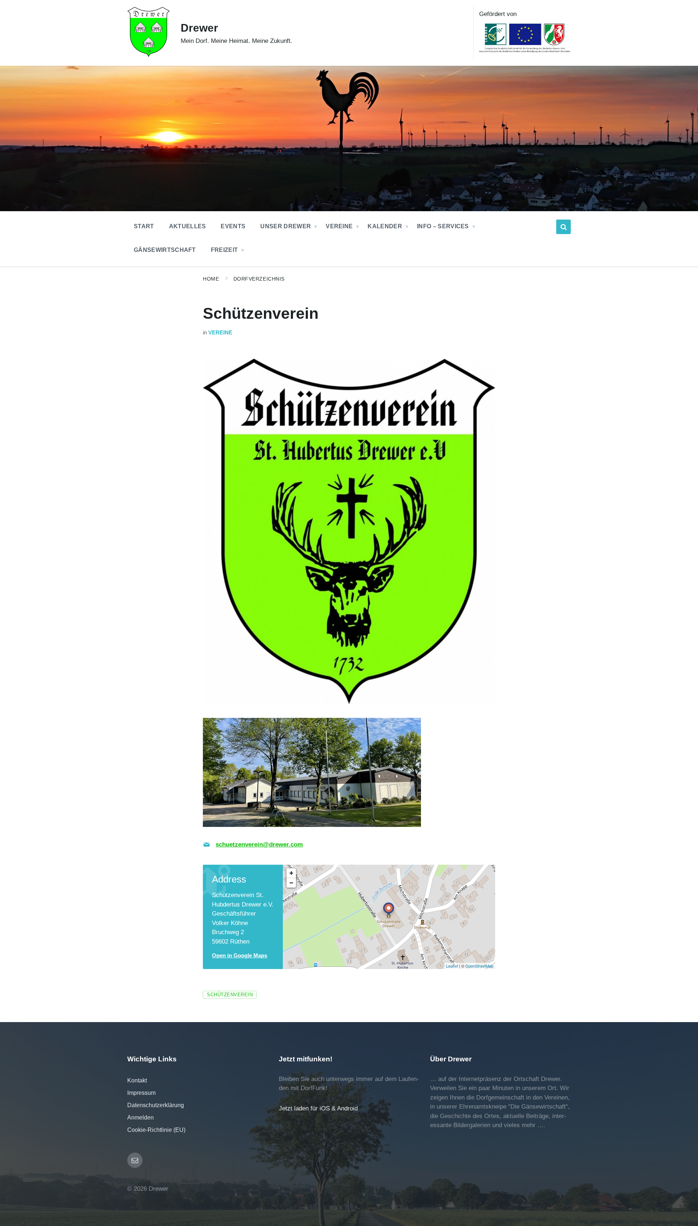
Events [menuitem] (233, 226)
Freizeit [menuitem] (224, 250)
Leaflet (452, 966)
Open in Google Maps (239, 955)
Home (211, 279)
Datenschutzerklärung (155, 1105)
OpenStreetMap (479, 966)
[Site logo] (148, 55)
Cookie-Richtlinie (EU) (156, 1130)
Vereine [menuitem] (339, 226)
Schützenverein (230, 994)
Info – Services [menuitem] (443, 226)
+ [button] (291, 873)
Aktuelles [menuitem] (187, 226)
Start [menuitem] (144, 226)
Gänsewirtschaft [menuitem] (165, 250)
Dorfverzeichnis (259, 279)
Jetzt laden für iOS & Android (318, 1108)
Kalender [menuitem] (385, 226)
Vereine (220, 332)
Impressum (141, 1093)
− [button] (291, 883)
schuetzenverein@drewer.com (259, 844)
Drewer (199, 28)
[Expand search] (563, 227)
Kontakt (137, 1080)
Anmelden (140, 1117)
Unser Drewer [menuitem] (285, 226)
